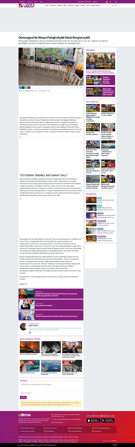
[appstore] (93, 420)
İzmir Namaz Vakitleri (76, 428)
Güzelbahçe (27, 441)
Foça (77, 440)
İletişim (71, 437)
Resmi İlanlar (95, 5)
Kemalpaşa (55, 441)
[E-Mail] (30, 332)
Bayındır (35, 440)
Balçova (29, 440)
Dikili (73, 440)
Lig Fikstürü (46, 437)
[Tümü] (114, 194)
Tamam (115, 444)
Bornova (57, 440)
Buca (61, 440)
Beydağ (52, 440)
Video (41, 1)
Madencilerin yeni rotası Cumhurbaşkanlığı (69, 373)
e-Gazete (22, 1)
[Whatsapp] (110, 416)
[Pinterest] (93, 416)
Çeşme (66, 440)
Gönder (23, 397)
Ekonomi (53, 5)
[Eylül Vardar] (23, 326)
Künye (66, 437)
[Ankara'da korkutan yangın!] (30, 347)
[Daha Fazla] (29, 87)
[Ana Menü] (115, 5)
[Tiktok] (105, 416)
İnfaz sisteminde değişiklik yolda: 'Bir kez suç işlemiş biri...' (50, 354)
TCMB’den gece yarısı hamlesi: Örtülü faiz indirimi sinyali (106, 232)
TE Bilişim (113, 441)
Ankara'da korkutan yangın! (28, 354)
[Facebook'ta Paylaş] (20, 87)
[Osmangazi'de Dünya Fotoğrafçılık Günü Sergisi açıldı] (51, 67)
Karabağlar (34, 441)
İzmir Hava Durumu (51, 428)
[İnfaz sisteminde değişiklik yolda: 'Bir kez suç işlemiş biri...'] (51, 347)
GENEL (21, 34)
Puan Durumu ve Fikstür (28, 431)
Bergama (46, 440)
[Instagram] (96, 416)
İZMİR (20, 440)
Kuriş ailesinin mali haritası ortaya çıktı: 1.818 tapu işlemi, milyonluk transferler (71, 355)
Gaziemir (21, 441)
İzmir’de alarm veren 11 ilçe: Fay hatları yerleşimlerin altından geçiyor (106, 224)
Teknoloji (71, 5)
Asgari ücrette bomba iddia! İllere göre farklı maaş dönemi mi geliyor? (106, 216)
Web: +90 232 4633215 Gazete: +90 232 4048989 (67, 419)
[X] (90, 416)
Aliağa (24, 440)
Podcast (76, 437)
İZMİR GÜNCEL (101, 221)
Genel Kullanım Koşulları (56, 437)
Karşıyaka (48, 441)
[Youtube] (102, 416)
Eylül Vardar (24, 90)
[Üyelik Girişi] (115, 1)
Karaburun (42, 441)
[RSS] (113, 416)
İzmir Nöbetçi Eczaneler (28, 428)
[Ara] (112, 5)
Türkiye (82, 5)
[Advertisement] (67, 20)
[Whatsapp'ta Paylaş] (26, 87)
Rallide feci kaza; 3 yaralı (27, 373)
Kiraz (60, 441)
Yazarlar (29, 1)
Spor (64, 5)
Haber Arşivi (97, 431)
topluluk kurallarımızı (36, 402)
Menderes (74, 441)
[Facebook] (88, 416)
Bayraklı (40, 440)
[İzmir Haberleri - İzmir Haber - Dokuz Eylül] (26, 5)
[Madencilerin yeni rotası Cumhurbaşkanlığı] (72, 365)
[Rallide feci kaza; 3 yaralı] (30, 365)
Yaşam (77, 5)
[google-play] (108, 420)
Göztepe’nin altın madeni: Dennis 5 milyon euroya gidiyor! (104, 240)
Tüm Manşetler (50, 431)
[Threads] (107, 416)
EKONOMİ (100, 213)
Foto (36, 1)
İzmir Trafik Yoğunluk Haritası (102, 428)
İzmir (47, 5)
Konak (68, 441)
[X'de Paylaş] (23, 87)
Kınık (64, 441)
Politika (59, 5)
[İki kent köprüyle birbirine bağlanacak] (51, 365)
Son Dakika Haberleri (75, 431)
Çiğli (70, 440)
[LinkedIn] (99, 416)
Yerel (88, 5)
